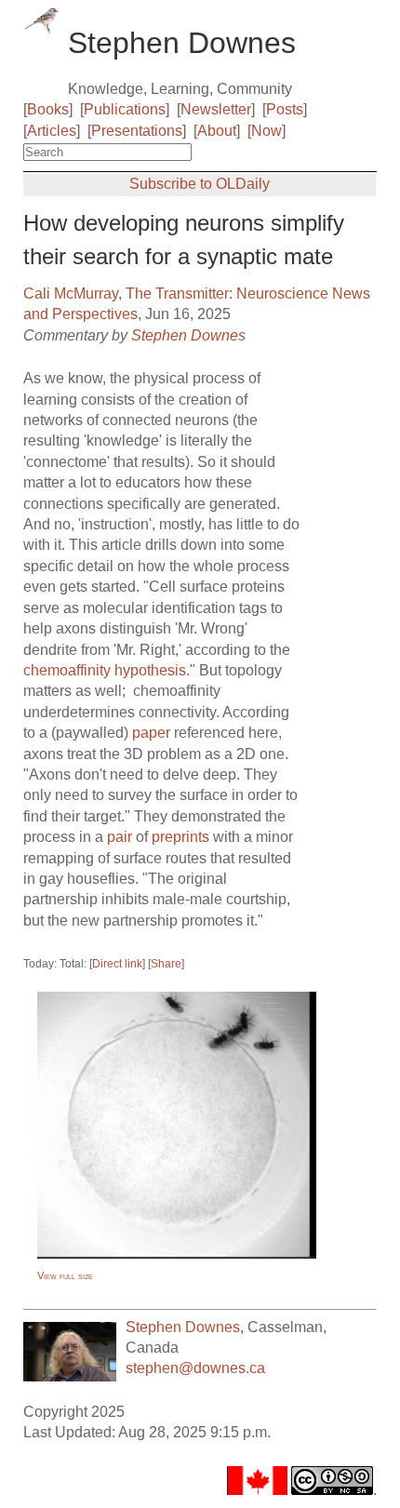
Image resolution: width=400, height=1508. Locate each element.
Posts (284, 109)
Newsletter (215, 109)
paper (151, 733)
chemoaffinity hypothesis (104, 670)
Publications (125, 109)
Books (48, 109)
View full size (65, 1275)
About (216, 131)
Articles (51, 131)
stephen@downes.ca (195, 1368)
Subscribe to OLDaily (199, 184)
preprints (180, 837)
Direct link (117, 963)
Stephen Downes (188, 335)
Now (266, 131)
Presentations (136, 131)
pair (119, 837)
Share (166, 963)
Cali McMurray (70, 293)
